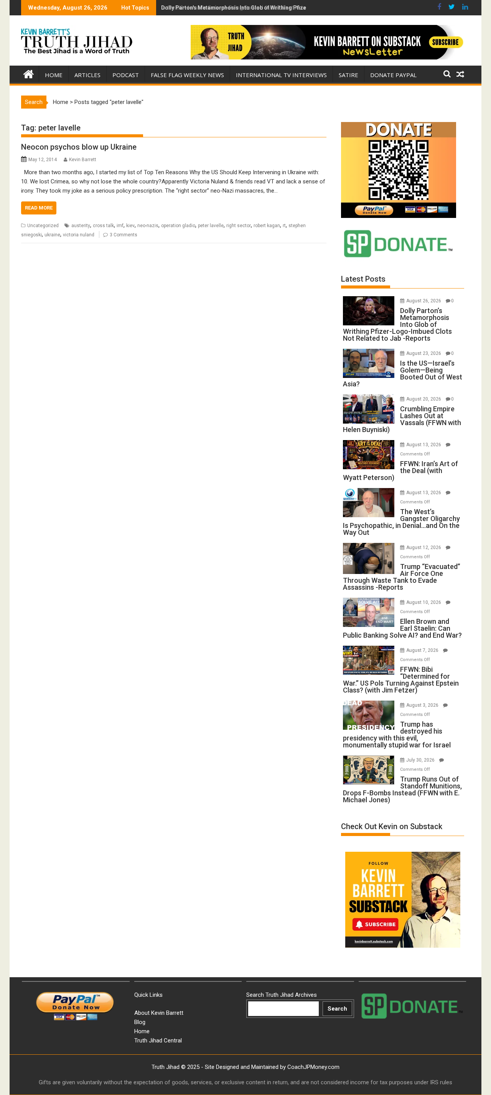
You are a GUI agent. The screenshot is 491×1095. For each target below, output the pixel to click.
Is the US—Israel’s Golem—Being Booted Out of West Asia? (235, 8)
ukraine (52, 234)
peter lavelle (211, 225)
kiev (130, 225)
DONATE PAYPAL (393, 75)
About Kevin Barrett (158, 1012)
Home (54, 75)
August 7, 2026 (423, 650)
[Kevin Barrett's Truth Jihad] (28, 73)
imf (120, 225)
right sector (238, 225)
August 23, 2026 (424, 353)
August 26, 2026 (424, 300)
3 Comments (123, 234)
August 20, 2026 (424, 399)
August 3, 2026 (423, 705)
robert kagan (267, 225)
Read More (39, 208)
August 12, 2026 (424, 547)
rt (284, 225)
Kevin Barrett (82, 159)
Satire (348, 75)
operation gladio (178, 225)
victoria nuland (78, 234)
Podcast (125, 75)
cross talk (103, 225)
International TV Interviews (281, 75)
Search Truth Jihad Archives (281, 994)
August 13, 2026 (424, 444)
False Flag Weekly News (187, 75)
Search (337, 1008)
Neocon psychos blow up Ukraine (79, 147)
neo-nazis (147, 225)
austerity (80, 225)
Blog (139, 1022)
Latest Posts (363, 279)
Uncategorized (43, 225)
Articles (87, 75)
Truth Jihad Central (158, 1040)
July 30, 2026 (421, 760)
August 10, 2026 (424, 602)
